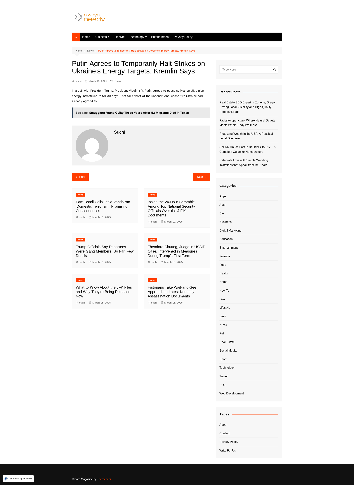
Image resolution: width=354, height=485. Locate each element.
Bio (221, 213)
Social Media (228, 350)
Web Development (231, 393)
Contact (224, 433)
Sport (222, 359)
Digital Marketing (230, 230)
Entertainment (160, 36)
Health (223, 273)
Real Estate (227, 342)
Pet (221, 333)
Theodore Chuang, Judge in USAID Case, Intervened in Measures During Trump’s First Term (176, 251)
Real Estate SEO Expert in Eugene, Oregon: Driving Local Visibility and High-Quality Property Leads (248, 107)
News (118, 81)
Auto (222, 204)
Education (226, 239)
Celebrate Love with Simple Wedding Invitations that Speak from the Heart (243, 163)
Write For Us (227, 450)
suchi (78, 81)
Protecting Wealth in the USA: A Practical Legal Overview (246, 136)
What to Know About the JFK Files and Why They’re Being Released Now (104, 291)
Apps (222, 196)
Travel (223, 376)
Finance (224, 256)
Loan (222, 316)
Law (222, 299)
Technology (136, 36)
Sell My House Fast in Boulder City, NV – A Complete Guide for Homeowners (247, 149)
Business (101, 36)
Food (222, 264)
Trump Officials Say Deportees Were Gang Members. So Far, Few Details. (104, 251)
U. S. (222, 385)
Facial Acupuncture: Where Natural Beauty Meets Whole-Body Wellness (247, 123)
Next (200, 176)
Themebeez (104, 479)
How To (224, 290)
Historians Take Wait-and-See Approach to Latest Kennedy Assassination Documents (172, 291)
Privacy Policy (183, 36)
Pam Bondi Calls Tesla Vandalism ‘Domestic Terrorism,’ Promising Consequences (103, 206)
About (223, 424)
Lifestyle (119, 36)
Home (86, 36)
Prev (82, 176)
